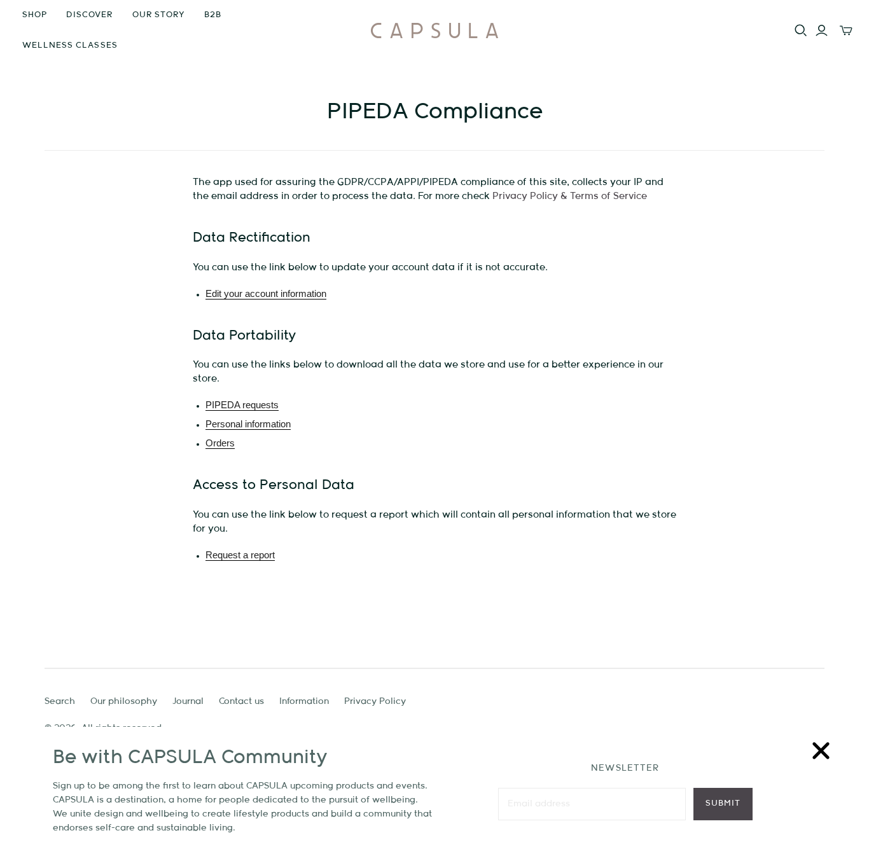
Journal (188, 701)
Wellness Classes (70, 45)
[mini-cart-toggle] (846, 31)
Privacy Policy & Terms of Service (569, 196)
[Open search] (801, 30)
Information (304, 701)
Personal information (248, 423)
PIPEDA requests (242, 404)
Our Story (158, 15)
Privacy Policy (375, 701)
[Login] (821, 31)
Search (60, 701)
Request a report (240, 554)
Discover (89, 15)
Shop (34, 15)
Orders (220, 442)
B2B (212, 15)
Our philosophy (123, 701)
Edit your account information (265, 293)
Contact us (241, 701)
